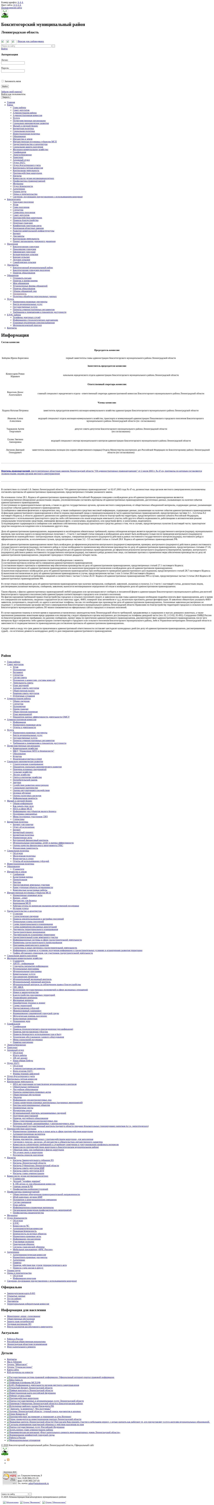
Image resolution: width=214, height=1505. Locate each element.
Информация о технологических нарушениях (35, 320)
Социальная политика (24, 131)
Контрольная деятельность (26, 170)
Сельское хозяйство (22, 772)
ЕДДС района (14, 315)
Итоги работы (20, 1055)
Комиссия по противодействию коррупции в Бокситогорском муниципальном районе (56, 1147)
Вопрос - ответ (20, 898)
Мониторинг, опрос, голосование (23, 1316)
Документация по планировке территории (34, 934)
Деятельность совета (23, 683)
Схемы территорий (22, 1005)
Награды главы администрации (28, 1173)
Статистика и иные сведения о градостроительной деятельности (45, 947)
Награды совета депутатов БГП (28, 1170)
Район (10, 105)
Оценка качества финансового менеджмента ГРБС (38, 845)
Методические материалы (26, 1136)
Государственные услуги (25, 307)
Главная (11, 102)
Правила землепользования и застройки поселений (38, 919)
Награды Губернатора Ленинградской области (36, 1165)
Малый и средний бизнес (25, 126)
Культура (17, 756)
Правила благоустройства (25, 220)
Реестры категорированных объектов (31, 1105)
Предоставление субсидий (26, 1008)
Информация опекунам (24, 1278)
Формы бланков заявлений (26, 1073)
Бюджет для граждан (23, 824)
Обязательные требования (26, 1087)
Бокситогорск (14, 199)
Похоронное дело (21, 1021)
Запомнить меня (13, 81)
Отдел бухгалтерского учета (27, 165)
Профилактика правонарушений (29, 181)
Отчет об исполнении (24, 827)
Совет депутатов (21, 110)
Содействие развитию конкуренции (31, 785)
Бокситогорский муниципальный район (33, 267)
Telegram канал (12, 1502)
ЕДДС (16, 1223)
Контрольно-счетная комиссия (28, 168)
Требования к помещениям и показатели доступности (39, 312)
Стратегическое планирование (28, 764)
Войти (4, 49)
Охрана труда (19, 191)
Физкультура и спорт (23, 858)
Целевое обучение (22, 793)
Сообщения (18, 874)
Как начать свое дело (23, 806)
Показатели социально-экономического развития (37, 766)
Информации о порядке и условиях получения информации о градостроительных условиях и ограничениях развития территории (77, 950)
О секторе (18, 913)
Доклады (17, 1097)
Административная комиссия (27, 115)
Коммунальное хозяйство (25, 748)
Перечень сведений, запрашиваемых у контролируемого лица (43, 1123)
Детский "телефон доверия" (27, 1181)
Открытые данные (16, 1296)
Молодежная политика (24, 856)
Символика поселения (24, 212)
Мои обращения (21, 283)
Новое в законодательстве (26, 992)
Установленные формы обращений (30, 286)
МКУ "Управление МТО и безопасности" (33, 751)
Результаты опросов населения (28, 1155)
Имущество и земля (22, 139)
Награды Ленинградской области (29, 1163)
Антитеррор (19, 189)
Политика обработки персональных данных (35, 296)
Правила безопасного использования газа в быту (37, 1034)
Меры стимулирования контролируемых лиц (35, 1121)
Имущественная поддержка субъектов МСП (35, 141)
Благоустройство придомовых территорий (34, 995)
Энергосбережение (22, 154)
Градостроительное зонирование (29, 932)
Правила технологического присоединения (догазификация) (43, 1029)
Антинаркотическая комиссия (28, 1228)
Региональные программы (26, 968)
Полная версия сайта (11, 7)
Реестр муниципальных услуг (28, 304)
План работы (19, 1205)
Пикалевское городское (24, 249)
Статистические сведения (25, 916)
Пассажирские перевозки (25, 976)
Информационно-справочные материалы (33, 1207)
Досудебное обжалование (25, 1089)
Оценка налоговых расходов (27, 795)
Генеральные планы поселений (28, 921)
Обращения (12, 275)
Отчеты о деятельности (24, 727)
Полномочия (19, 669)
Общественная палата (24, 690)
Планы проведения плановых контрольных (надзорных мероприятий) (48, 1102)
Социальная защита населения (28, 147)
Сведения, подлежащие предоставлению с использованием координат (48, 196)
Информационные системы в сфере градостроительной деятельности (47, 940)
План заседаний (21, 685)
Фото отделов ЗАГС (23, 1071)
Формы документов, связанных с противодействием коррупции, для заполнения (53, 1139)
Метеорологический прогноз (27, 325)
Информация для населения (26, 1239)
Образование (19, 136)
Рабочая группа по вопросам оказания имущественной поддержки (46, 906)
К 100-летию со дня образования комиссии (34, 1184)
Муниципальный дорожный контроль (32, 982)
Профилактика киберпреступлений (30, 1189)
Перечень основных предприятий (29, 769)
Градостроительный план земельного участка (35, 937)
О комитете (18, 869)
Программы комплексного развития (31, 945)
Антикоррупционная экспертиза (29, 1134)
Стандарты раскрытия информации (30, 966)
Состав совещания (22, 1202)
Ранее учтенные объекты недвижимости (33, 887)
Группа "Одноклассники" (20, 1367)
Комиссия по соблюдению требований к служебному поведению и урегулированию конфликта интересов (66, 1144)
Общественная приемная (25, 711)
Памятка (17, 1262)
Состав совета (20, 677)
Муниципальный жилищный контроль (32, 979)
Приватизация (20, 879)
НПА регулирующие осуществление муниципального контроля (44, 1084)
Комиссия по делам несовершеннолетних (33, 178)
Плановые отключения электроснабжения (34, 322)
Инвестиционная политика (26, 133)
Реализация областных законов (28, 228)
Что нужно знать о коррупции (28, 1152)
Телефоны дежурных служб (26, 317)
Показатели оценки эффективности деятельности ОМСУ (41, 717)
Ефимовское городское (24, 252)
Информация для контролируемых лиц (32, 1100)
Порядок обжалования (24, 273)
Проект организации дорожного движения (34, 241)
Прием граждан (20, 709)
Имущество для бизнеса (25, 900)
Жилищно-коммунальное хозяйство (30, 149)
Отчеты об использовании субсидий (31, 861)
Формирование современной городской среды (36, 1013)
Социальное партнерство (25, 787)
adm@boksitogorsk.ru (38, 1483)
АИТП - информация (23, 963)
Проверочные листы (23, 1108)
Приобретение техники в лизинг (29, 1003)
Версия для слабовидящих (31, 41)
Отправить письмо (22, 278)
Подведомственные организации (29, 120)
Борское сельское (21, 257)
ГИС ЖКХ (18, 987)
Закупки (17, 782)
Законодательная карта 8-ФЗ (21, 1293)
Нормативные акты (22, 837)
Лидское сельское (21, 259)
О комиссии (19, 1178)
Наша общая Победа (23, 1060)
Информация (19, 722)
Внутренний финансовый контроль (30, 840)
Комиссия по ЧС (21, 1226)
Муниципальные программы (27, 971)
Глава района (19, 107)
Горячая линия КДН (23, 1186)
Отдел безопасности (23, 186)
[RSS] (8, 1460)
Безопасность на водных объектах (30, 1233)
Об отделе (18, 853)
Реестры (17, 882)
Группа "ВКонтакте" (17, 1364)
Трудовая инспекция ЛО (19, 1324)
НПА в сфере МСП (22, 808)
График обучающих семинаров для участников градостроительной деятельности (53, 953)
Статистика (18, 819)
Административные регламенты (29, 1068)
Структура (18, 210)
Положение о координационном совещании (35, 1199)
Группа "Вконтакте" (31, 1502)
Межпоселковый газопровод (27, 1010)
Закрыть (6, 97)
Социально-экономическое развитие (31, 123)
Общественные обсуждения (26, 1094)
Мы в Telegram (14, 1362)
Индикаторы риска (22, 1110)
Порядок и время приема (25, 280)
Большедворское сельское (25, 254)
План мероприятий (22, 714)
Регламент (18, 672)
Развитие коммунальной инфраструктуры (33, 231)
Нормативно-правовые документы (30, 301)
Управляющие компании (25, 997)
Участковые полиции (23, 1241)
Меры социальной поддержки (28, 1039)
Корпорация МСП (22, 903)
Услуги (16, 118)
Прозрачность (19, 294)
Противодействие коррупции (27, 173)
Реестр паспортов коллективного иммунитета (30, 1326)
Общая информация (23, 803)
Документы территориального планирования (35, 929)
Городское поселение (23, 202)
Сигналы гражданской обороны (29, 1247)
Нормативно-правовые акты (27, 724)
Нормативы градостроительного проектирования (37, 942)
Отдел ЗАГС (19, 162)
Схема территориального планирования (33, 924)
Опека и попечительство (25, 194)
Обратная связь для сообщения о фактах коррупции (38, 1149)
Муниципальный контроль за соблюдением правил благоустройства (47, 984)
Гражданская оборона (23, 1244)
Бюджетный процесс (23, 832)
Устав (15, 204)
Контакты (12, 328)
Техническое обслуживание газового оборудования (38, 1037)
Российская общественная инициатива (26, 1341)
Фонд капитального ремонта (21, 1347)
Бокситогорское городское (26, 246)
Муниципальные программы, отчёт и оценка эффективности (43, 843)
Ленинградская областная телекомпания (27, 1344)
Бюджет (17, 233)
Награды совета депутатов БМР (28, 1168)
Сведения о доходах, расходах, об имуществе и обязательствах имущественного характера (58, 1142)
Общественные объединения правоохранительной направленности (46, 1194)
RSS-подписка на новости (20, 1372)
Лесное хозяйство (21, 774)
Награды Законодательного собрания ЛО (33, 1160)
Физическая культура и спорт (27, 759)
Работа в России (15, 1339)
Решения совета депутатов (26, 693)
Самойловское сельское (24, 262)
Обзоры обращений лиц (25, 291)
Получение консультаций (25, 1115)
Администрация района (25, 112)
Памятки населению (23, 1042)
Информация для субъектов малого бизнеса (34, 811)
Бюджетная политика (23, 128)
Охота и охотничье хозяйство (27, 777)
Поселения (12, 244)
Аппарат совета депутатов (26, 688)
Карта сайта (13, 1369)
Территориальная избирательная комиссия (28, 1304)
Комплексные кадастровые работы (30, 890)
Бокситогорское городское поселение (31, 270)
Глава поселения (21, 207)
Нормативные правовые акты (27, 895)
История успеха (21, 908)
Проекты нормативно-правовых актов (32, 1092)
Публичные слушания (24, 696)
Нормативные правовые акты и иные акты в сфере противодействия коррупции (53, 1131)
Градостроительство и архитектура (30, 144)
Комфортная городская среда (27, 225)
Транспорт (18, 157)
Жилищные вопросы (23, 1000)
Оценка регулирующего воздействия (31, 790)
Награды (17, 175)
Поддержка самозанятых (25, 814)
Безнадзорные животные (25, 1018)
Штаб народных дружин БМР (27, 1197)
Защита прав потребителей (20, 1321)
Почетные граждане (23, 223)
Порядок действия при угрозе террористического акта (40, 1265)
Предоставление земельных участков (31, 885)
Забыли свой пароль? (11, 91)
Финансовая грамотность (25, 848)
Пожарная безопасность (25, 1231)
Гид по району (14, 1298)
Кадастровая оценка (23, 877)
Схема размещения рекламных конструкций (35, 927)
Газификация (19, 152)
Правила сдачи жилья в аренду (28, 1268)
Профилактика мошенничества (28, 1212)
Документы (18, 236)
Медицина (18, 183)
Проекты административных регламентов (34, 309)
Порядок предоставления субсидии (30, 1031)
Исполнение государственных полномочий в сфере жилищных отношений (50, 989)
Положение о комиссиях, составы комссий (34, 680)
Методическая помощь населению (30, 1016)
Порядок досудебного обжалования (30, 1118)
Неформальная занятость (25, 798)
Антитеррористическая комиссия (29, 1254)
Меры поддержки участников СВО (30, 816)
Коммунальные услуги (24, 974)
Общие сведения (21, 701)
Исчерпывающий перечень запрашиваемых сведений (39, 1113)
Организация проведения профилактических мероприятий (42, 1210)
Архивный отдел (21, 160)
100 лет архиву (20, 1058)
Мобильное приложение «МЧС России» (33, 1249)
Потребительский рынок (25, 780)
